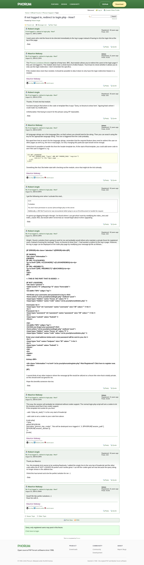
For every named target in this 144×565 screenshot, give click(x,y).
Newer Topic (31, 516)
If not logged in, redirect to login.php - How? (40, 31)
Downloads (73, 549)
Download (119, 4)
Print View (69, 520)
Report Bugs (122, 549)
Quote (114, 47)
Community (74, 4)
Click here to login (32, 531)
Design (64, 4)
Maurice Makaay (35, 53)
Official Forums (36, 13)
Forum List (30, 25)
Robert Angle (36, 20)
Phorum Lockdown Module (40, 63)
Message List (42, 25)
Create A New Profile (112, 10)
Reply (107, 47)
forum (67, 538)
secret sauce (50, 83)
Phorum (78, 538)
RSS (77, 520)
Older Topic (42, 516)
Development (97, 553)
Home (27, 13)
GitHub (105, 4)
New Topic (53, 25)
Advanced (114, 18)
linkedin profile (40, 83)
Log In (100, 10)
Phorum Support (48, 13)
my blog (31, 83)
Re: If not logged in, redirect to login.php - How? (41, 56)
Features (54, 4)
